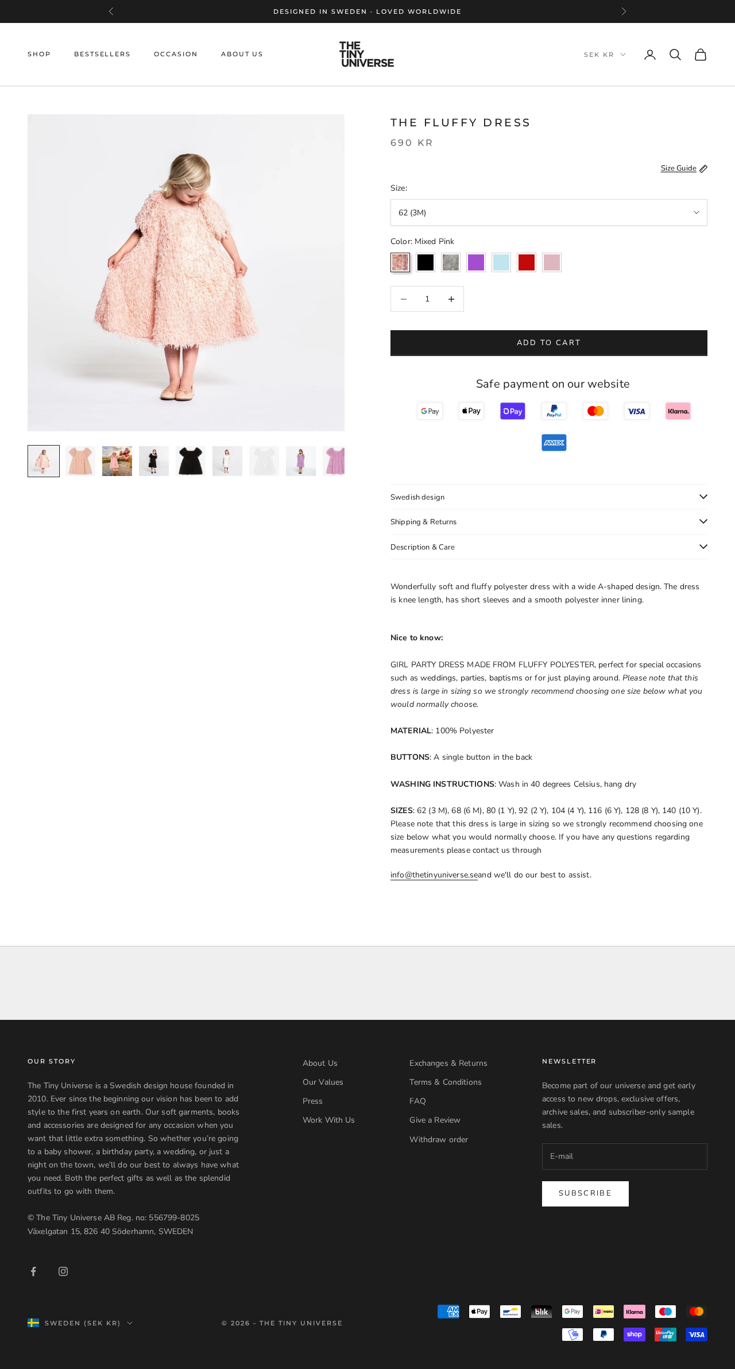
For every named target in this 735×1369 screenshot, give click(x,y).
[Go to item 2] (80, 461)
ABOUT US (242, 54)
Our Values (323, 1082)
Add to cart (549, 343)
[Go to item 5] (191, 461)
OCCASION (176, 54)
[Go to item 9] (338, 461)
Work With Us (329, 1120)
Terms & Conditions (445, 1082)
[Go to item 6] (227, 461)
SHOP (39, 54)
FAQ (417, 1101)
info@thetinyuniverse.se (434, 874)
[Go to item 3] (117, 461)
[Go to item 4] (154, 461)
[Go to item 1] (44, 461)
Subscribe (585, 1193)
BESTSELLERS (102, 54)
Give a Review (435, 1120)
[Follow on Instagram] (63, 1271)
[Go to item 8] (301, 461)
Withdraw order (438, 1139)
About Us (320, 1063)
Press (313, 1101)
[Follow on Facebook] (33, 1271)
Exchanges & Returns (448, 1063)
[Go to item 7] (264, 461)
